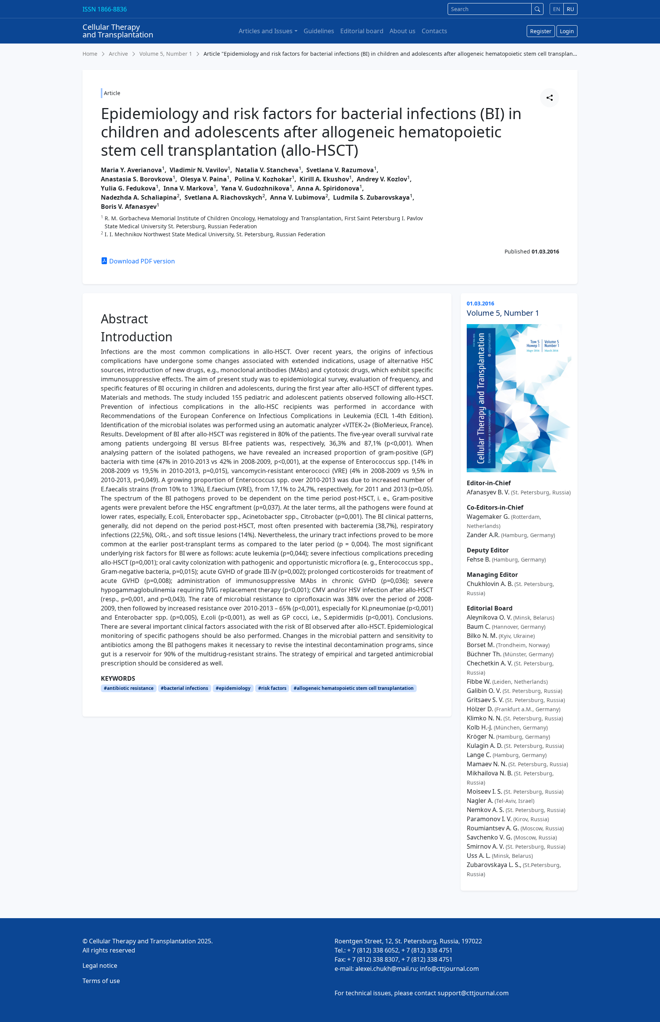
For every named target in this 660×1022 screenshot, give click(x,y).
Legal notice (99, 965)
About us (403, 31)
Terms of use (101, 981)
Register (541, 31)
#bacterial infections (184, 688)
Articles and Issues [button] (266, 31)
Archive (118, 53)
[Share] (549, 97)
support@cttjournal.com (473, 993)
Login (567, 31)
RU (570, 9)
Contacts (434, 31)
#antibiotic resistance (129, 688)
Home (89, 53)
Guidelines (319, 31)
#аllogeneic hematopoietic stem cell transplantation (354, 688)
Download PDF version (141, 261)
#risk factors (272, 688)
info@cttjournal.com (449, 968)
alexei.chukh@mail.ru (386, 968)
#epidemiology (233, 688)
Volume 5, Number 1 (165, 53)
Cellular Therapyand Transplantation (117, 31)
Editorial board (361, 31)
